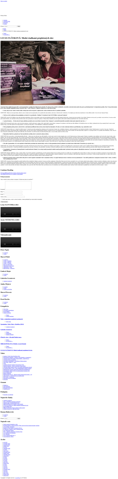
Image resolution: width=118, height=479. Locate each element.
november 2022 (6, 443)
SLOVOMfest (6, 311)
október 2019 (6, 453)
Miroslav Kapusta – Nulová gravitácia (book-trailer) (14, 366)
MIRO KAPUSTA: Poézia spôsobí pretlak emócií (13, 173)
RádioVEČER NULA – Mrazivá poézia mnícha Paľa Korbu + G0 (17, 374)
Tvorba (4, 254)
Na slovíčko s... (6, 34)
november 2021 (6, 444)
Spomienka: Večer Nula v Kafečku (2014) (12, 324)
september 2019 (6, 454)
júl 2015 (5, 464)
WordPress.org (6, 389)
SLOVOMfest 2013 (7, 372)
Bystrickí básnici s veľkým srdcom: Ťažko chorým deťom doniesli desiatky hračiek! (21, 425)
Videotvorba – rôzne (7, 267)
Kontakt (5, 23)
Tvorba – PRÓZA (7, 262)
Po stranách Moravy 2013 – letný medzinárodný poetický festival (17, 368)
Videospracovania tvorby (8, 265)
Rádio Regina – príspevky (9, 268)
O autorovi (5, 252)
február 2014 (6, 474)
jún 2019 (5, 458)
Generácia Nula (6, 21)
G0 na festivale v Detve (8, 436)
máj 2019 (5, 459)
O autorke (5, 287)
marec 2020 (5, 451)
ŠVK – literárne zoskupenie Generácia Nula (12, 431)
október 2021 (6, 446)
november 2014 (6, 469)
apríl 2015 (5, 468)
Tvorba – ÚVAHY (7, 263)
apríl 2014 (5, 471)
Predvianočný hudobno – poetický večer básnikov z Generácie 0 (17, 357)
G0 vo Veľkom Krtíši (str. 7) (9, 435)
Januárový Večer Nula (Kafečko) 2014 (11, 356)
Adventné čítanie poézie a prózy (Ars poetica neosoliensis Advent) (17, 367)
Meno (2, 191)
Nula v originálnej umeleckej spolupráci (12, 319)
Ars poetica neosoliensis (8, 310)
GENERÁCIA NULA (16, 7)
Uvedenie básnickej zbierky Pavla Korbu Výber (13, 364)
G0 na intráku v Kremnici (8, 426)
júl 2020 (5, 449)
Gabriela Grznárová (7, 281)
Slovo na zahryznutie (7, 264)
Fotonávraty (8, 333)
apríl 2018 (5, 462)
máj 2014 (5, 470)
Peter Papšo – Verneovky (8, 377)
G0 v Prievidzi (6, 434)
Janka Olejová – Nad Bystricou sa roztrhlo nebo (13, 375)
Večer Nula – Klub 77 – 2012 (9, 362)
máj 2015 (5, 466)
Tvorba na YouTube (7, 289)
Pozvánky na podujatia (8, 394)
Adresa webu (3, 196)
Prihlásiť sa (5, 385)
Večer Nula (5, 309)
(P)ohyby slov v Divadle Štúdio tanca (11, 337)
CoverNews (17, 477)
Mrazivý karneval (7, 373)
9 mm (4, 363)
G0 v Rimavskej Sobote (8, 430)
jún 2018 (5, 460)
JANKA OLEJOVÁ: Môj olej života (11, 409)
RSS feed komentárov (8, 387)
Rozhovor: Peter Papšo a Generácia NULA (12, 428)
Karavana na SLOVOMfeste (9, 378)
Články (4, 33)
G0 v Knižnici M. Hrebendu (9, 433)
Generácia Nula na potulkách (9, 359)
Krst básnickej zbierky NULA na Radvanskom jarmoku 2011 (16, 370)
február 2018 (6, 463)
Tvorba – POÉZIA (7, 261)
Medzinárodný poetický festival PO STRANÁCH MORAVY (16, 369)
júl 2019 (5, 457)
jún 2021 (5, 447)
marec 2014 (5, 473)
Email (2, 194)
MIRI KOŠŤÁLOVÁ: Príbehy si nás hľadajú (12, 174)
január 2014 (5, 475)
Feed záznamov (6, 386)
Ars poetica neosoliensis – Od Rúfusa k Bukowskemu (15, 361)
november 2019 (6, 452)
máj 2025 (5, 442)
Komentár (3, 189)
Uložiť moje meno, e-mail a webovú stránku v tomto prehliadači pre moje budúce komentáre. (22, 199)
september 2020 (6, 448)
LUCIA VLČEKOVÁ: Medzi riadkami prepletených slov (16, 350)
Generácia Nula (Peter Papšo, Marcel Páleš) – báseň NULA (16, 358)
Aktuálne (5, 20)
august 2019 (6, 455)
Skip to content (4, 1)
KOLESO (5, 22)
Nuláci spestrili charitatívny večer (10, 424)
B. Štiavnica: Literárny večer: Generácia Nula (13, 429)
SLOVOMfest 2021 (7, 406)
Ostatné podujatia (7, 312)
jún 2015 (5, 465)
